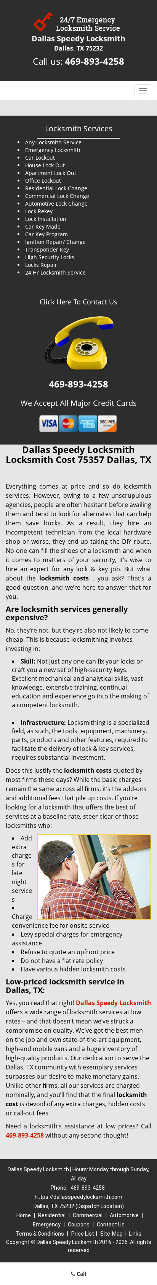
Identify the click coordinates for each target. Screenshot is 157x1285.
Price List (82, 1234)
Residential (52, 1215)
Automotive (124, 1215)
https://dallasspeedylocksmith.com (78, 1197)
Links (135, 1234)
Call (80, 1273)
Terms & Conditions (40, 1234)
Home (23, 1215)
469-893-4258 (94, 61)
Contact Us (111, 1224)
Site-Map (111, 1234)
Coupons (79, 1224)
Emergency (47, 1224)
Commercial (88, 1215)
